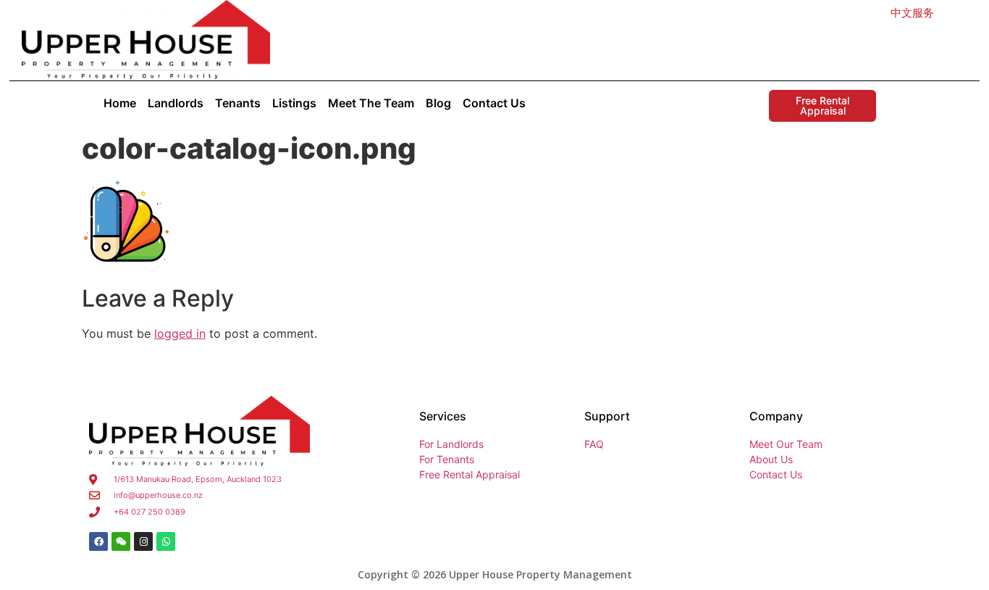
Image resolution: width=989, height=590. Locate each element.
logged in (180, 333)
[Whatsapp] (165, 541)
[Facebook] (98, 541)
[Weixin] (120, 541)
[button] (912, 12)
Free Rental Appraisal (822, 105)
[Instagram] (143, 541)
